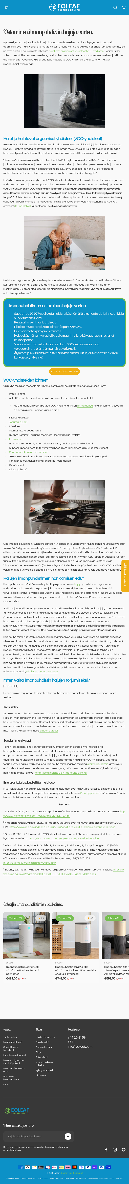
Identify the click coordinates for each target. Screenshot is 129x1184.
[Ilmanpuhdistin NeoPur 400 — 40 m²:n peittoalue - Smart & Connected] (26, 935)
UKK (5, 1084)
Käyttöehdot (43, 1178)
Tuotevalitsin (10, 1037)
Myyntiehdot (81, 1178)
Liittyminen (41, 1075)
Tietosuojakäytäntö (28, 1178)
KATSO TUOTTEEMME (64, 371)
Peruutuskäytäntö (116, 1178)
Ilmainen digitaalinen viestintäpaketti (14, 1062)
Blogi (38, 1052)
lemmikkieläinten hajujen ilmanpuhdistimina (61, 772)
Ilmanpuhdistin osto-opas (14, 1070)
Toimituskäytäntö (56, 1178)
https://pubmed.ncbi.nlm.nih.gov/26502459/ (29, 862)
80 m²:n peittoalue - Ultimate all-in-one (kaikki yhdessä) (75, 970)
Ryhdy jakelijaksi (44, 1070)
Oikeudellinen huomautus (98, 1178)
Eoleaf (9, 963)
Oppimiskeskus (44, 1047)
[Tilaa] (68, 1136)
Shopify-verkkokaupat (72, 1173)
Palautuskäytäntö (12, 1178)
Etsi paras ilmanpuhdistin (11, 1078)
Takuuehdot (42, 1057)
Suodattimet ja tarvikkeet (11, 1048)
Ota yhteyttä (42, 1042)
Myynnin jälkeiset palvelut (45, 1064)
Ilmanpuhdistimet (12, 1042)
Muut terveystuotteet (14, 1055)
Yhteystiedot (69, 1178)
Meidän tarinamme (45, 1037)
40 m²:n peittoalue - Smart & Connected (22, 970)
